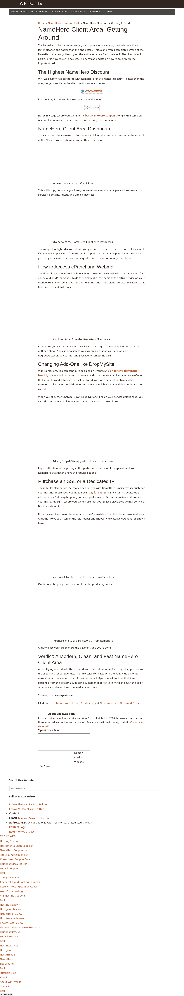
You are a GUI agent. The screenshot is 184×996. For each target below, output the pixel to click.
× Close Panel (6, 995)
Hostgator (6, 950)
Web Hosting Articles (77, 703)
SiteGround (7, 963)
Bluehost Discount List (13, 863)
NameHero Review (11, 913)
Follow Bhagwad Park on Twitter (28, 804)
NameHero (6, 959)
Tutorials (58, 703)
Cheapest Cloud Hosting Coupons (20, 882)
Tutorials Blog (96, 12)
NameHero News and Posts (64, 23)
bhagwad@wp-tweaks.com (34, 818)
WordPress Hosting (11, 891)
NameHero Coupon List (14, 850)
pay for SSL (95, 492)
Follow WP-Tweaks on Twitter (26, 809)
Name (77, 752)
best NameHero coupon (100, 115)
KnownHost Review (11, 922)
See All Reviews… (10, 936)
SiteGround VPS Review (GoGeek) (20, 927)
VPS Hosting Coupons (12, 895)
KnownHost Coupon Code (15, 859)
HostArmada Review (12, 918)
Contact (4, 986)
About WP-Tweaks (10, 981)
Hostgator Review (10, 909)
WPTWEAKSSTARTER (94, 91)
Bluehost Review (10, 932)
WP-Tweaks (30, 3)
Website (79, 761)
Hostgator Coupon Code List (16, 845)
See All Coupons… (10, 868)
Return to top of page (22, 831)
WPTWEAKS (93, 107)
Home (41, 23)
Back (3, 873)
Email (77, 757)
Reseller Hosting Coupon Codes (19, 886)
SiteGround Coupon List (14, 854)
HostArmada (7, 954)
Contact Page (17, 827)
